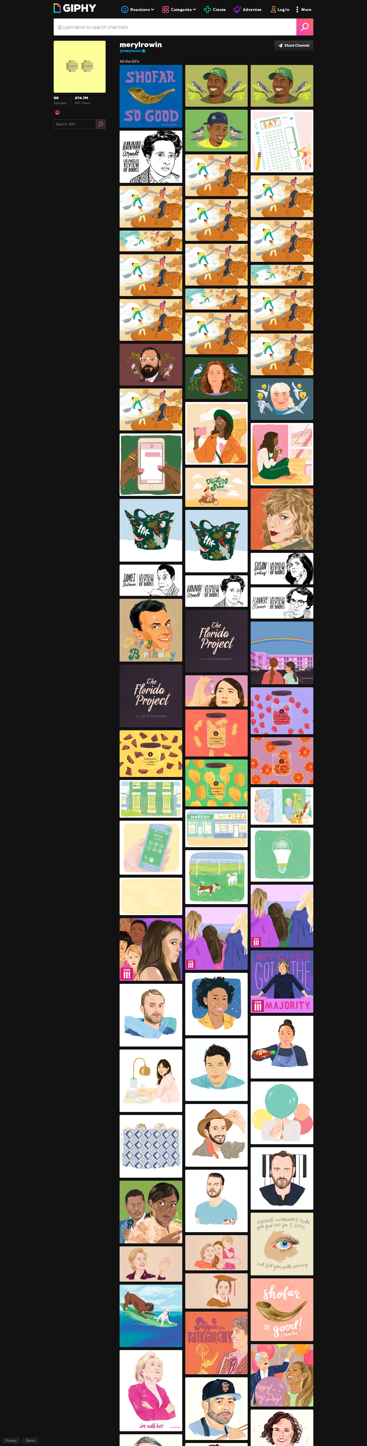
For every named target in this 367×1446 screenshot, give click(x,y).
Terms (30, 1441)
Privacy (11, 1441)
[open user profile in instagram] (57, 112)
